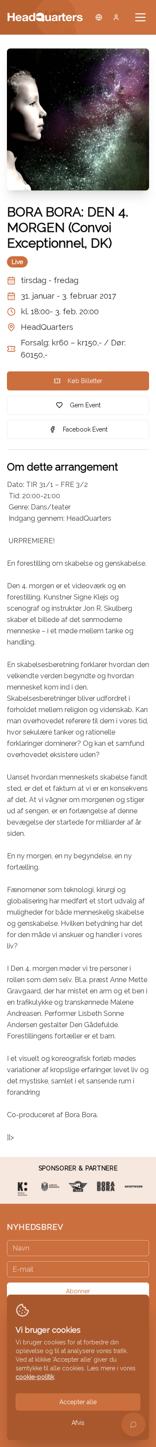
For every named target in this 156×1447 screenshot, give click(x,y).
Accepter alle (78, 1402)
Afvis (78, 1422)
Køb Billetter (85, 380)
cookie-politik (35, 1376)
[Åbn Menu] (140, 17)
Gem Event (85, 405)
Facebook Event (85, 429)
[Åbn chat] (133, 1424)
